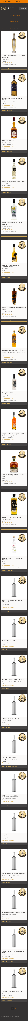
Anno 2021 (13, 21)
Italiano (18, 1)
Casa (2, 28)
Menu (22, 8)
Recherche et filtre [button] (15, 15)
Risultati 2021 (8, 28)
